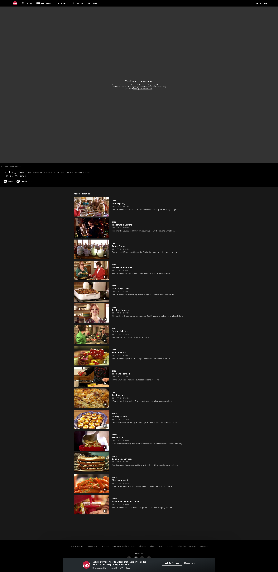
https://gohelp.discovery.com (142, 89)
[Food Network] (16, 3)
